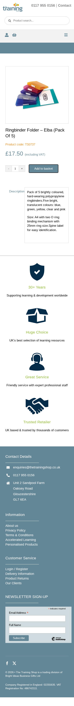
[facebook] (7, 663)
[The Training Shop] (13, 4)
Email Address (18, 613)
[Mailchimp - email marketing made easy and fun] (58, 641)
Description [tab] (15, 191)
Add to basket (43, 168)
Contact (64, 5)
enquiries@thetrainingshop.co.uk (36, 467)
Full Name (15, 625)
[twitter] (14, 663)
